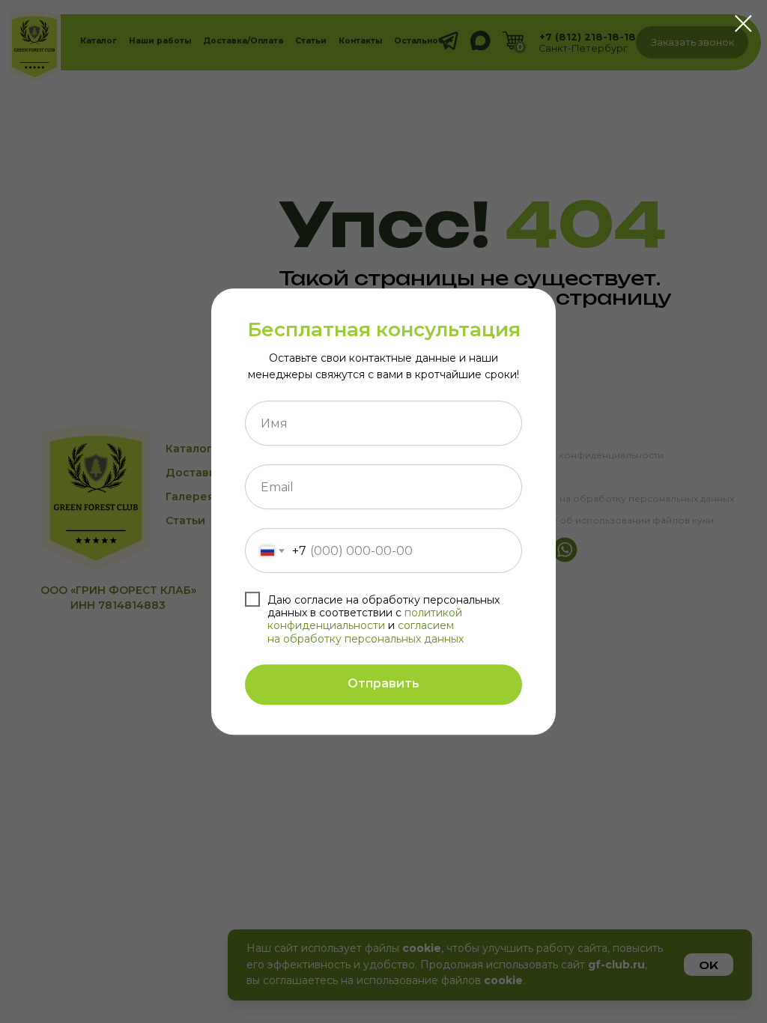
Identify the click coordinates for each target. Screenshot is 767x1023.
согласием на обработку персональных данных (365, 632)
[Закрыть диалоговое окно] (743, 23)
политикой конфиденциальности (364, 619)
